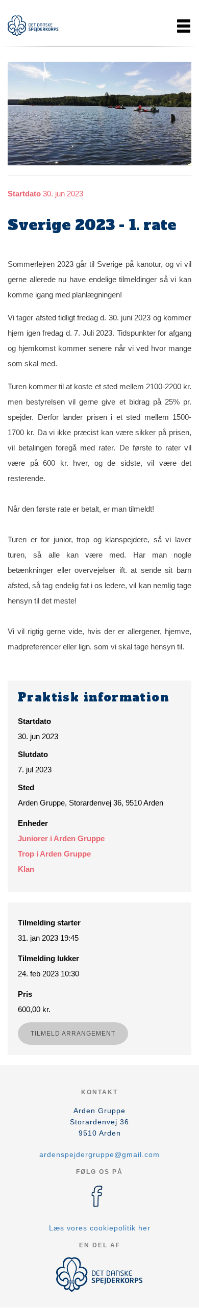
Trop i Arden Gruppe (54, 853)
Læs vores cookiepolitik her (100, 1228)
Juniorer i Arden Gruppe (61, 838)
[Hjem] (33, 25)
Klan (26, 869)
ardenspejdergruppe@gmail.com (99, 1154)
